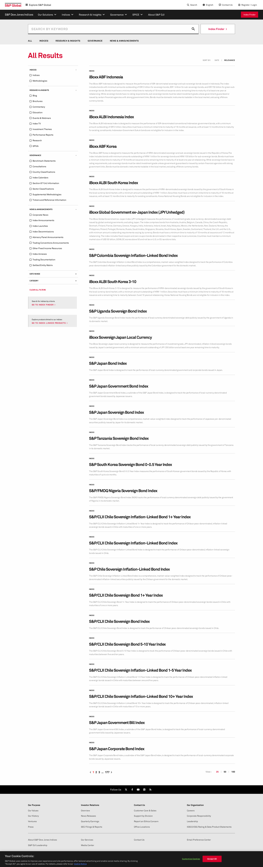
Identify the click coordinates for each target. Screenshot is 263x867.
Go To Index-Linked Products (49, 323)
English (209, 4)
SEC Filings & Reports (91, 827)
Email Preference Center (199, 840)
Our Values (33, 810)
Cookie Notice (80, 864)
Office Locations (142, 827)
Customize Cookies (191, 859)
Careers (191, 810)
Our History (33, 816)
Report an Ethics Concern (146, 821)
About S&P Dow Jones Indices (42, 840)
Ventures (32, 821)
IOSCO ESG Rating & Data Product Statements (209, 827)
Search (193, 4)
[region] (131, 859)
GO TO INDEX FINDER (43, 305)
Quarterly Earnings (90, 821)
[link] (126, 789)
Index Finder (250, 14)
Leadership (192, 821)
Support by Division (143, 816)
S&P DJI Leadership (37, 845)
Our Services (87, 840)
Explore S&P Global (40, 4)
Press (30, 827)
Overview (85, 810)
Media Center (87, 845)
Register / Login (249, 4)
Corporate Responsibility (199, 816)
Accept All (212, 859)
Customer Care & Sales (145, 810)
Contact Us (227, 4)
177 (107, 772)
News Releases (88, 816)
